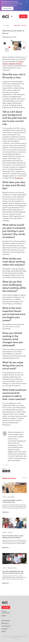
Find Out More (7, 8)
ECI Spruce (19, 178)
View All (25, 477)
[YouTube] (4, 616)
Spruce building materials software (13, 62)
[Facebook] (6, 616)
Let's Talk (23, 16)
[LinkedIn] (2, 616)
